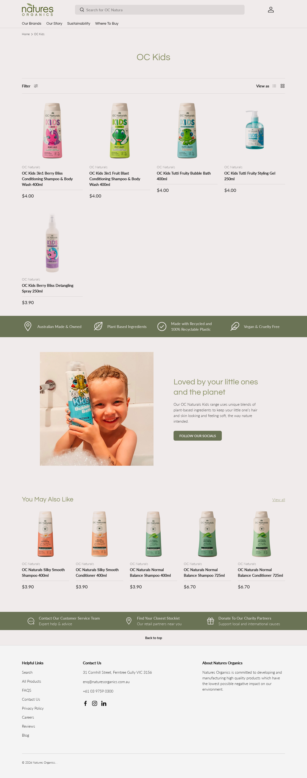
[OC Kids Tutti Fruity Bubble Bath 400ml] (187, 130)
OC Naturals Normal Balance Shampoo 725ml (204, 572)
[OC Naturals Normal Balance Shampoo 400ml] (153, 534)
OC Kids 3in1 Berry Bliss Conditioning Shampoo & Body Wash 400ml (47, 179)
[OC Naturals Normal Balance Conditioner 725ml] (261, 534)
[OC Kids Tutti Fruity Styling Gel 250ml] (254, 130)
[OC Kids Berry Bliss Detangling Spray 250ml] (52, 243)
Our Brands (31, 24)
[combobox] (160, 10)
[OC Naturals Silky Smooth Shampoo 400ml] (45, 534)
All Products (31, 681)
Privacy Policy (33, 708)
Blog (25, 735)
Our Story (54, 24)
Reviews (28, 726)
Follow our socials (197, 436)
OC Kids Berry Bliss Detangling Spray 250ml (47, 288)
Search (27, 672)
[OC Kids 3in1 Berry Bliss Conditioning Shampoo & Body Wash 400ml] (52, 130)
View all (278, 499)
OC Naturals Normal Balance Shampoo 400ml (150, 572)
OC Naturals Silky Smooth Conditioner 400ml (97, 572)
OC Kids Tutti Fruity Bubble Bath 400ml (184, 176)
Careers (28, 717)
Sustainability (78, 24)
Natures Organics (44, 762)
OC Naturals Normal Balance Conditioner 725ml (260, 572)
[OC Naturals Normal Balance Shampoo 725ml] (207, 534)
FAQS (26, 690)
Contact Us (31, 699)
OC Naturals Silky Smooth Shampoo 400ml (43, 572)
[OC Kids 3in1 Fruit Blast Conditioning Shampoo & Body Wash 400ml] (119, 130)
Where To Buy (106, 24)
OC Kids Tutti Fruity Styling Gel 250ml (249, 176)
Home (26, 34)
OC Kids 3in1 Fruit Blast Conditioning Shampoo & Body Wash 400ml (114, 179)
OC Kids (39, 34)
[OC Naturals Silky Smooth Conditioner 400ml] (99, 534)
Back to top (153, 638)
